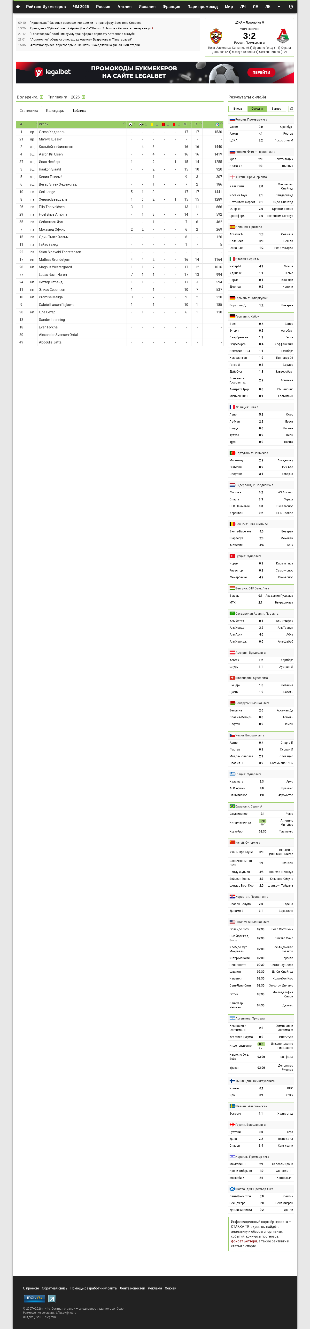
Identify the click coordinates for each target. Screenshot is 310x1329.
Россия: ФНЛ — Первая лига (255, 152)
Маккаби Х (237, 1178)
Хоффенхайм (284, 344)
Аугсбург (287, 330)
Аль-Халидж (238, 641)
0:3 (261, 365)
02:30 (262, 831)
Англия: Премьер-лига (251, 177)
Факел (234, 127)
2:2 (261, 380)
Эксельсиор (284, 506)
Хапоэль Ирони (282, 1164)
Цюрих (234, 692)
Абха (289, 634)
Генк (290, 545)
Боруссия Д (238, 305)
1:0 (261, 685)
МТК (233, 602)
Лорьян (288, 428)
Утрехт (288, 499)
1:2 (261, 248)
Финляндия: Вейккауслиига (255, 1081)
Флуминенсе (239, 813)
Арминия (287, 380)
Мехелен (287, 538)
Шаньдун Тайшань (280, 885)
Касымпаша (284, 563)
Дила (233, 1139)
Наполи (288, 286)
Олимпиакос (238, 795)
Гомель (288, 717)
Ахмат (234, 133)
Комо (289, 273)
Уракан (234, 1067)
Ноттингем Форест (242, 202)
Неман (288, 724)
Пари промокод (202, 7)
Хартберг (287, 660)
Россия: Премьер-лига (249, 42)
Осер (289, 414)
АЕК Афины (238, 788)
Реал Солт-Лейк (282, 929)
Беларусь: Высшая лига (252, 703)
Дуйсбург (236, 371)
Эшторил (236, 467)
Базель (288, 692)
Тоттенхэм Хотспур (280, 216)
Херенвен (236, 513)
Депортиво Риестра (285, 1067)
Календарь (55, 111)
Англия (124, 7)
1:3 (260, 166)
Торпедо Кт (285, 1139)
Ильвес (235, 1088)
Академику (285, 460)
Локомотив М (255, 22)
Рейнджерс (237, 1203)
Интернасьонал (240, 822)
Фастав (235, 749)
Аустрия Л (286, 667)
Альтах (234, 660)
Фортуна (235, 492)
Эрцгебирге (238, 344)
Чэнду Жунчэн (240, 872)
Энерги (235, 330)
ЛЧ (243, 7)
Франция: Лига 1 (246, 407)
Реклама (155, 1288)
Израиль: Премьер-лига (252, 1156)
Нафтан (235, 724)
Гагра (289, 1132)
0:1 (261, 202)
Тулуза (234, 435)
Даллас (287, 1005)
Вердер (288, 365)
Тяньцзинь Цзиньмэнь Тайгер (280, 852)
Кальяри (287, 280)
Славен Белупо (240, 904)
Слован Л (286, 749)
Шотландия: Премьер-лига (254, 1189)
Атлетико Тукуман (242, 1037)
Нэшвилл (236, 978)
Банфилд (286, 1057)
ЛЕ (255, 7)
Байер (289, 324)
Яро (232, 1095)
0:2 (261, 286)
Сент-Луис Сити (240, 985)
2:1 (261, 195)
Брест (289, 421)
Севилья (287, 234)
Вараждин (286, 911)
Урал (233, 159)
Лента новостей (132, 1288)
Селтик (288, 1196)
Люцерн (235, 685)
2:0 (260, 159)
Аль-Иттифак (284, 621)
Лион (289, 435)
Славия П (236, 763)
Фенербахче (238, 577)
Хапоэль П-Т (284, 1171)
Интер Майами (240, 958)
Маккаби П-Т (238, 1164)
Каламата (236, 781)
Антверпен (237, 545)
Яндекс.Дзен (32, 1317)
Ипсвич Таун (238, 195)
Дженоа (235, 286)
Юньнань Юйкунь (281, 879)
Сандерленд (284, 195)
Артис (234, 742)
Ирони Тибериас (241, 1171)
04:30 (260, 1005)
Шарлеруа (236, 538)
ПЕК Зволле (284, 513)
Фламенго (286, 831)
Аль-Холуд (237, 627)
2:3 (262, 781)
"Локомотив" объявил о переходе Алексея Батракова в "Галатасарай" (81, 39)
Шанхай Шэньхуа (281, 872)
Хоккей (170, 1288)
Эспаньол (236, 248)
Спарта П (287, 742)
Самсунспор (284, 570)
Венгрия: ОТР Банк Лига (252, 588)
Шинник (287, 166)
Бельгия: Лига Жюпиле (251, 524)
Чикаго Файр (284, 938)
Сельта (288, 241)
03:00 (261, 1057)
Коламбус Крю (283, 978)
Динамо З (236, 911)
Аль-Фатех (237, 621)
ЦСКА (238, 22)
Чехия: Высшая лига (249, 735)
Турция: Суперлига (248, 556)
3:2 (261, 140)
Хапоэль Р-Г (285, 1178)
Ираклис (287, 788)
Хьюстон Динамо (281, 985)
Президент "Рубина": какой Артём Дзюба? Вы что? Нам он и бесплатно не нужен (89, 28)
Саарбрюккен (239, 337)
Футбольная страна (59, 1308)
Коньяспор (285, 577)
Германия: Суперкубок (251, 298)
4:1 (261, 133)
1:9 (261, 357)
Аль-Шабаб (285, 641)
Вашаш (234, 595)
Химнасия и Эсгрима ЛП (238, 1028)
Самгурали (285, 1145)
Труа (233, 442)
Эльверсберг (284, 371)
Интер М (235, 266)
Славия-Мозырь (240, 717)
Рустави (235, 1132)
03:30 (260, 978)
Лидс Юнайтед (283, 202)
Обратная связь (55, 1288)
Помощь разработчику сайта (93, 1288)
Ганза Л (235, 365)
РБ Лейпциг (285, 389)
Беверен (287, 531)
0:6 (261, 389)
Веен (233, 324)
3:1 (261, 474)
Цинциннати (238, 965)
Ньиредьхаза (284, 602)
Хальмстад (285, 1113)
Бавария (287, 305)
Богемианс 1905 (281, 763)
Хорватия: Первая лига (251, 896)
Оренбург (286, 127)
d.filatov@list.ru (65, 1312)
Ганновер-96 (284, 357)
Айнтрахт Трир (239, 389)
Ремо (289, 813)
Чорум (234, 563)
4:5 (261, 872)
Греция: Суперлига (248, 774)
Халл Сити (237, 186)
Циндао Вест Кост (242, 885)
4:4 (261, 545)
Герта (289, 337)
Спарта (234, 499)
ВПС (290, 1088)
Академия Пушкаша (279, 595)
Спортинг (236, 474)
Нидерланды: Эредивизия (254, 485)
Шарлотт (235, 971)
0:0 (261, 127)
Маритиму (236, 460)
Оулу (289, 1095)
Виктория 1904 (240, 351)
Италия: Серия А (247, 259)
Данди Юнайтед (241, 1210)
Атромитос (285, 795)
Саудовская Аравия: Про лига (257, 613)
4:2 (261, 577)
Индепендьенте (241, 1045)
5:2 (261, 414)
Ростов (288, 133)
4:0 (261, 531)
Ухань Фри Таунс (241, 852)
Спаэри (235, 1145)
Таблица (79, 111)
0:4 (261, 324)
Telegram (49, 1317)
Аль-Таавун (285, 627)
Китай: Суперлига (247, 842)
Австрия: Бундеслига (250, 652)
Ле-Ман (235, 421)
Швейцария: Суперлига (251, 678)
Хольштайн (285, 396)
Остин (234, 994)
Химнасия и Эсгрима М (284, 1028)
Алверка (287, 474)
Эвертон (235, 209)
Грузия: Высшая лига (250, 1124)
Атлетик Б (236, 234)
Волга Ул (236, 166)
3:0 (261, 216)
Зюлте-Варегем (240, 531)
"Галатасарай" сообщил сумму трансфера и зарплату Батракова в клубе (82, 34)
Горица (288, 904)
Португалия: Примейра (251, 453)
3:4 (261, 1145)
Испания (147, 7)
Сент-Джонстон (240, 1196)
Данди (288, 1210)
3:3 (261, 499)
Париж (288, 442)
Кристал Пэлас (282, 209)
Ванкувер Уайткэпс (236, 1005)
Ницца (234, 428)
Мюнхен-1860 (239, 396)
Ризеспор (236, 570)
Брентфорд (237, 216)
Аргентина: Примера (250, 1018)
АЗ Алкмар (285, 492)
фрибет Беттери (244, 1241)
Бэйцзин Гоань (240, 879)
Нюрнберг (286, 351)
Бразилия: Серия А (248, 806)
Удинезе (236, 273)
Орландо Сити (239, 929)
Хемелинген (238, 357)
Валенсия (236, 241)
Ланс (233, 414)
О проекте (31, 1288)
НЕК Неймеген (240, 506)
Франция (171, 7)
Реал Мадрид (283, 248)
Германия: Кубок (247, 316)
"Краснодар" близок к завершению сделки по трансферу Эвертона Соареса (85, 22)
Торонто (287, 958)
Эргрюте (235, 1113)
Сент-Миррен (284, 1203)
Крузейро (236, 831)
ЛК (268, 7)
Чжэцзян (287, 863)
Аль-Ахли (236, 634)
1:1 (261, 273)
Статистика (29, 111)
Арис (289, 781)
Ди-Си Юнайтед (282, 971)
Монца (288, 266)
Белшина (236, 710)
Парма (234, 280)
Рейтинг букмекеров (46, 7)
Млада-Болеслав (241, 756)
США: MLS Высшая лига (252, 922)
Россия (103, 7)
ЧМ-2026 (81, 7)
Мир (229, 7)
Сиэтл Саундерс (282, 965)
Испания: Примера (248, 227)
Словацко (286, 756)
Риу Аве (287, 467)
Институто (286, 1037)
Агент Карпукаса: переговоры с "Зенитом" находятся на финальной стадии (85, 45)
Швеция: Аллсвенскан (251, 1106)
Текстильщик (284, 159)
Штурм (234, 667)
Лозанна (287, 685)
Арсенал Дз (285, 710)
